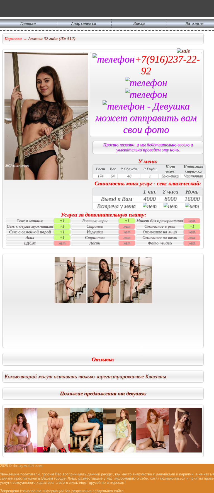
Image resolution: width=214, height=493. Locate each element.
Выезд (139, 23)
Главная (28, 23)
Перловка (13, 38)
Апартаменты (83, 23)
